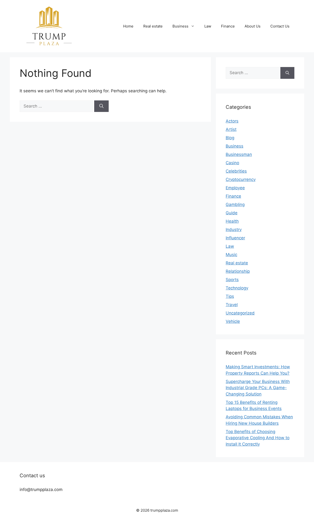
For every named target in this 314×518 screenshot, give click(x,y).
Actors (232, 121)
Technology (237, 288)
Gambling (235, 204)
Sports (232, 279)
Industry (234, 229)
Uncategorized (240, 313)
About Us (253, 26)
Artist (231, 129)
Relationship (238, 271)
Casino (232, 162)
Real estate (153, 26)
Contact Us (279, 26)
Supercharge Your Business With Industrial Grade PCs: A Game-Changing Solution (258, 387)
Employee (235, 187)
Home (128, 26)
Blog (230, 137)
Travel (232, 304)
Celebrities (236, 171)
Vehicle (233, 321)
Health (232, 221)
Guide (231, 212)
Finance (228, 26)
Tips (230, 296)
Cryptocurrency (241, 179)
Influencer (235, 237)
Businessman (239, 154)
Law (207, 26)
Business (180, 26)
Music (231, 254)
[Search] (101, 106)
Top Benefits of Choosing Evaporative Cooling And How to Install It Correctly (257, 438)
